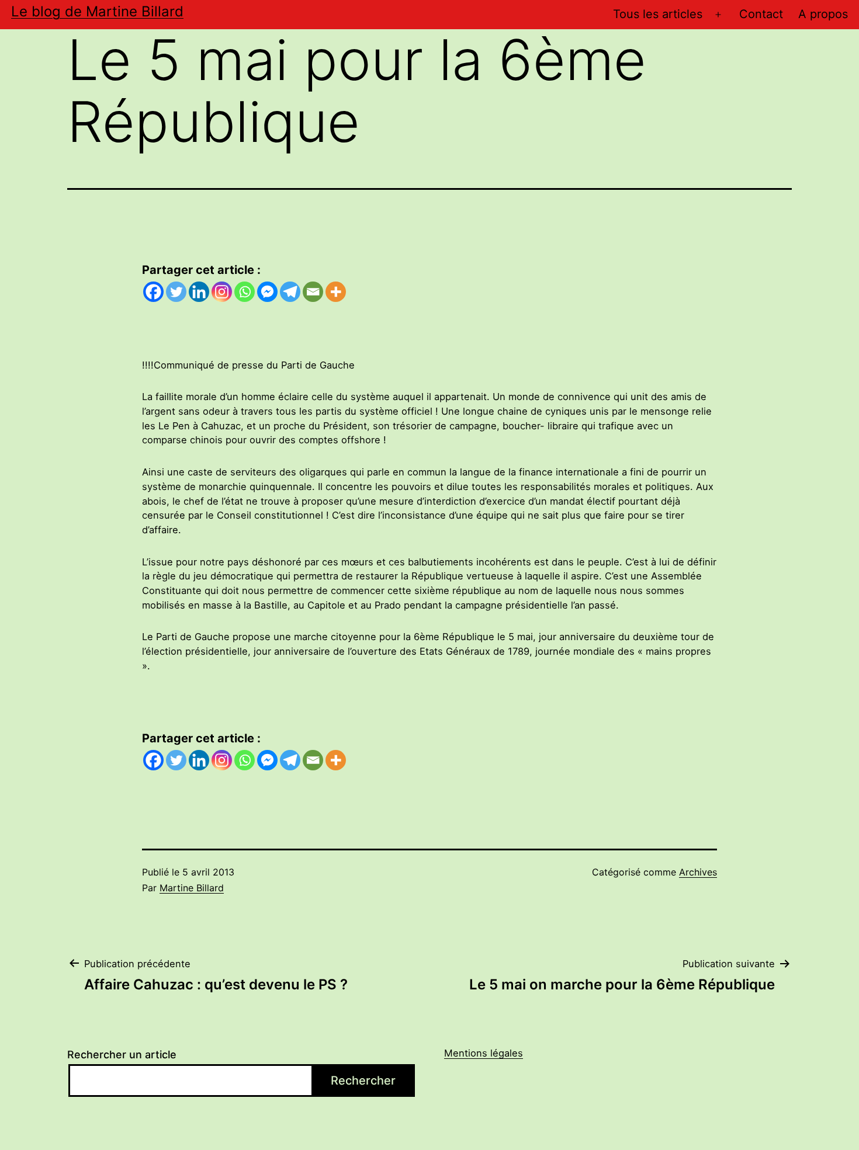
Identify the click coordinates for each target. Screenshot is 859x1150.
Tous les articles (657, 14)
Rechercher (363, 1080)
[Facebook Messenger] (267, 292)
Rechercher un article (121, 1054)
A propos (823, 14)
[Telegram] (290, 292)
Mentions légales (483, 1053)
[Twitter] (176, 292)
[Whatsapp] (244, 292)
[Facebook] (153, 292)
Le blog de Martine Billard (97, 11)
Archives (698, 872)
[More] (335, 292)
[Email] (313, 292)
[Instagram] (222, 292)
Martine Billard (192, 888)
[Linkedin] (199, 292)
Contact (761, 14)
